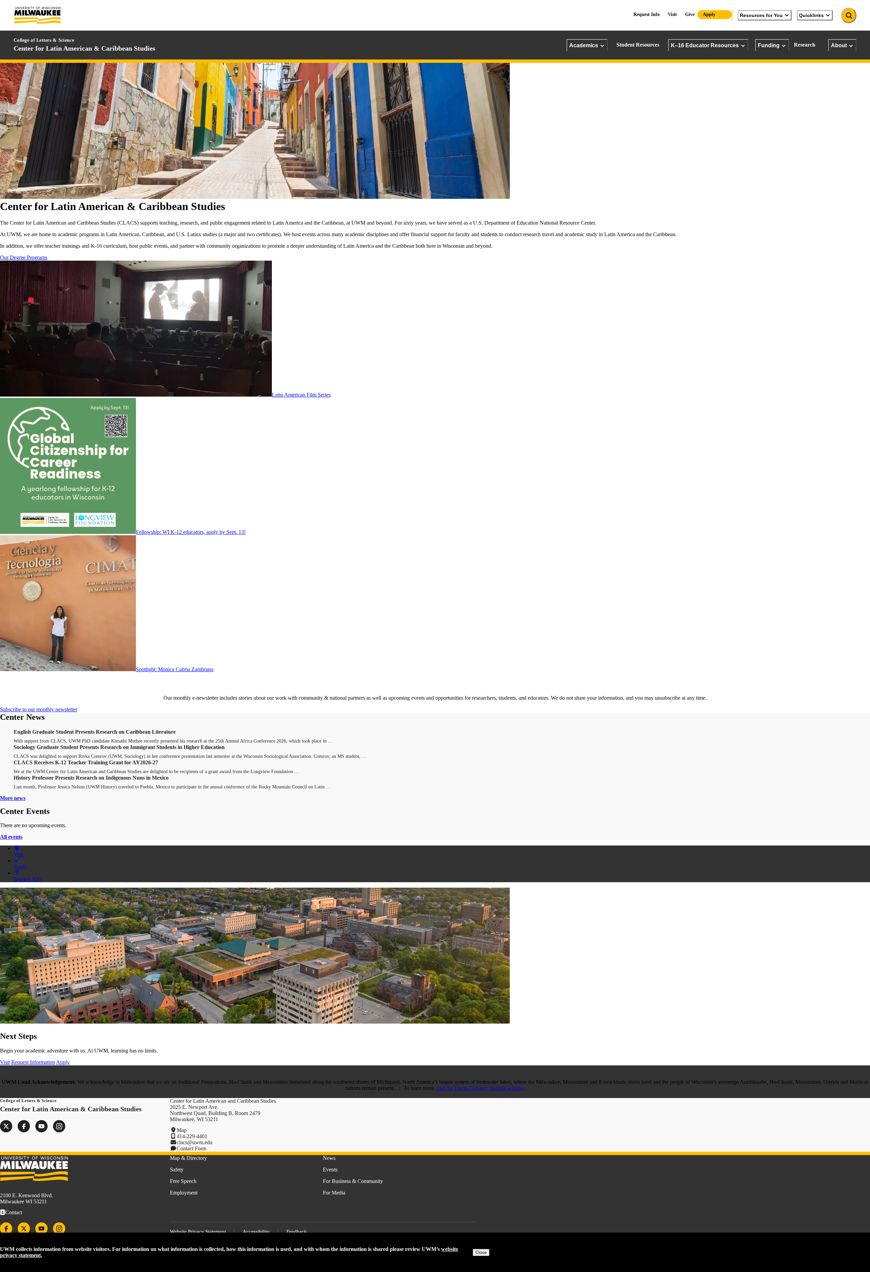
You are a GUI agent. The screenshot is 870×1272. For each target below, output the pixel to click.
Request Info (646, 14)
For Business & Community (353, 1181)
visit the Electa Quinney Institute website (480, 1088)
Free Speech (183, 1181)
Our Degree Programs (23, 257)
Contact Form (191, 1148)
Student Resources (637, 44)
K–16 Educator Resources (705, 45)
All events (11, 837)
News (329, 1158)
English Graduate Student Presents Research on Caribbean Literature (95, 732)
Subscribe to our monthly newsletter (38, 709)
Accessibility (256, 1231)
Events (330, 1169)
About (839, 45)
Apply (709, 14)
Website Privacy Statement (198, 1231)
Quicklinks (811, 15)
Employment (183, 1193)
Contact (13, 1212)
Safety (177, 1169)
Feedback (296, 1231)
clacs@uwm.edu (194, 1142)
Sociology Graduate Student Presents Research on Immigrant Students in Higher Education (119, 747)
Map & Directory (188, 1158)
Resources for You (761, 15)
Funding (769, 45)
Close (481, 1252)
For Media (334, 1193)
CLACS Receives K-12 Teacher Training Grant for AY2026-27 (86, 762)
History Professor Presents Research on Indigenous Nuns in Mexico (91, 778)
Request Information (33, 1062)
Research (804, 44)
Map (182, 1130)
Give (690, 14)
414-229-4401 (192, 1136)
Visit (672, 14)
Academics (583, 45)
